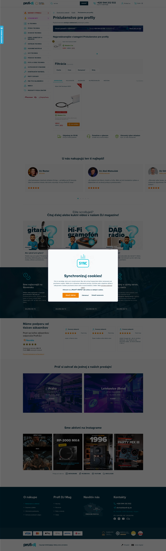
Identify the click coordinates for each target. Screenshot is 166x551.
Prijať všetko (71, 295)
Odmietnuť (85, 295)
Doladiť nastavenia (97, 295)
